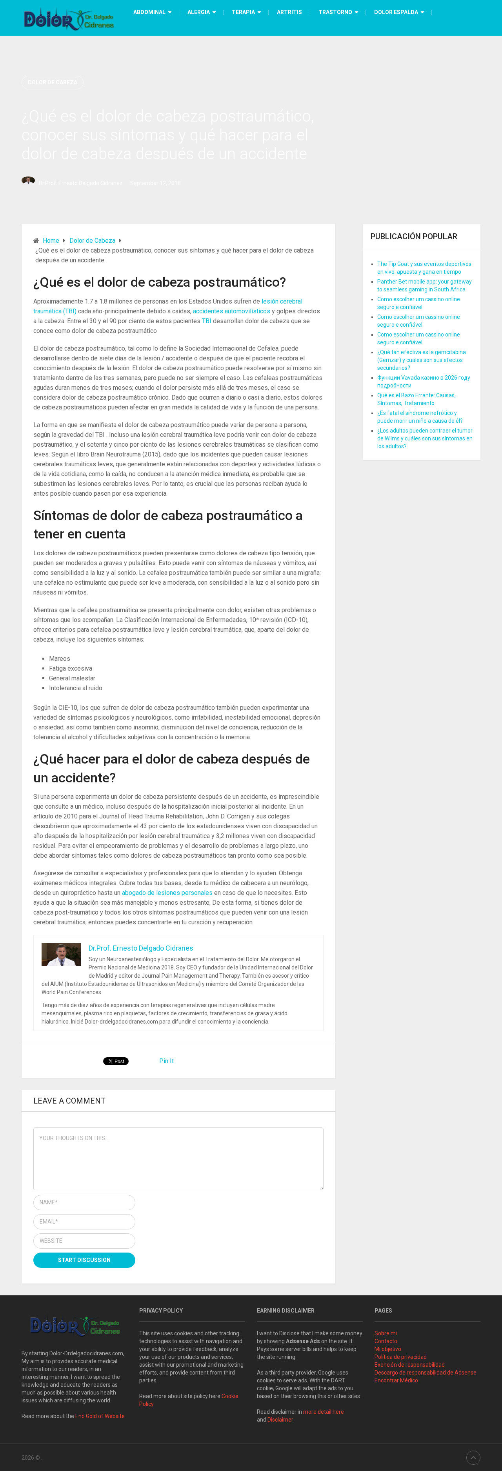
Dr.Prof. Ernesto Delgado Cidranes (80, 183)
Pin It (166, 1061)
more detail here (323, 1412)
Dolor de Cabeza (52, 82)
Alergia (198, 12)
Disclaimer (281, 1419)
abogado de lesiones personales (168, 892)
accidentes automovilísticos (232, 311)
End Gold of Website (100, 1416)
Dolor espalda (396, 12)
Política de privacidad (401, 1357)
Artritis (289, 12)
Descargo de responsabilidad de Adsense (426, 1372)
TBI (207, 321)
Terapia (243, 12)
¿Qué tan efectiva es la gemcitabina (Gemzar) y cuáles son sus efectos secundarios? (421, 360)
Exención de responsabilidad (410, 1365)
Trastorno (335, 12)
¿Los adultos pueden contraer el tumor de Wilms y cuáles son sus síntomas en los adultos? (425, 438)
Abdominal (149, 12)
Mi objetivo (388, 1349)
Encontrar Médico (396, 1380)
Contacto (386, 1341)
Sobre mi (386, 1333)
